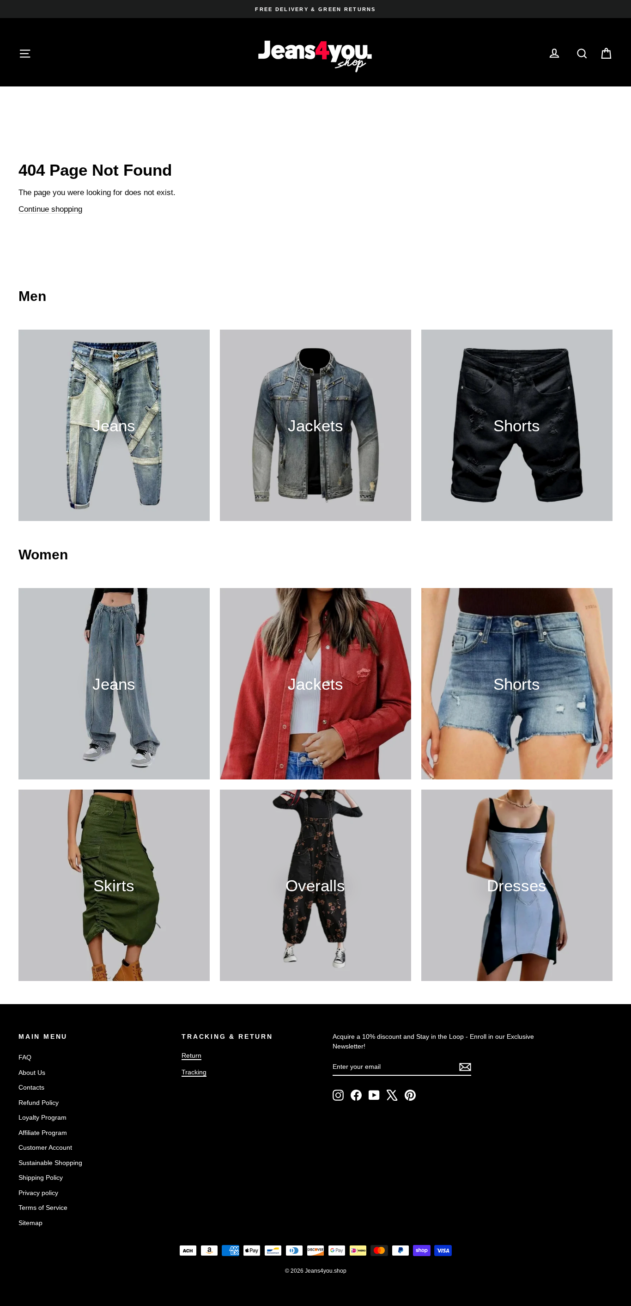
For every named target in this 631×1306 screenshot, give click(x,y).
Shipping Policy (40, 1177)
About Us (31, 1072)
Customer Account (45, 1147)
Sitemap (30, 1222)
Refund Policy (38, 1102)
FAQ (24, 1057)
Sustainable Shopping (50, 1162)
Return (191, 1055)
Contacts (31, 1087)
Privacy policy (38, 1192)
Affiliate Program (42, 1132)
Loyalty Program (42, 1117)
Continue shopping (50, 209)
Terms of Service (42, 1207)
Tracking (194, 1072)
